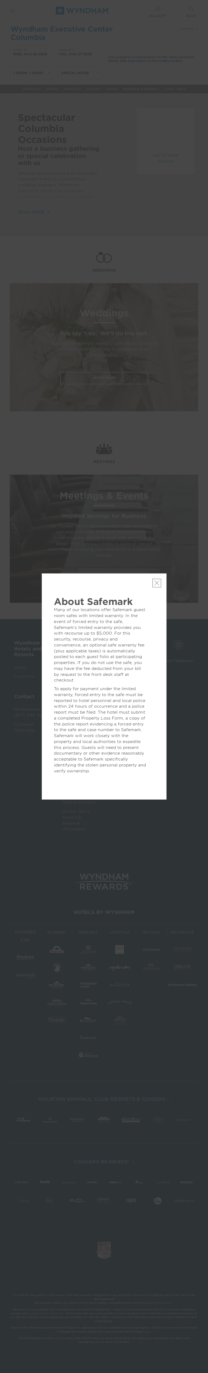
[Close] (156, 583)
